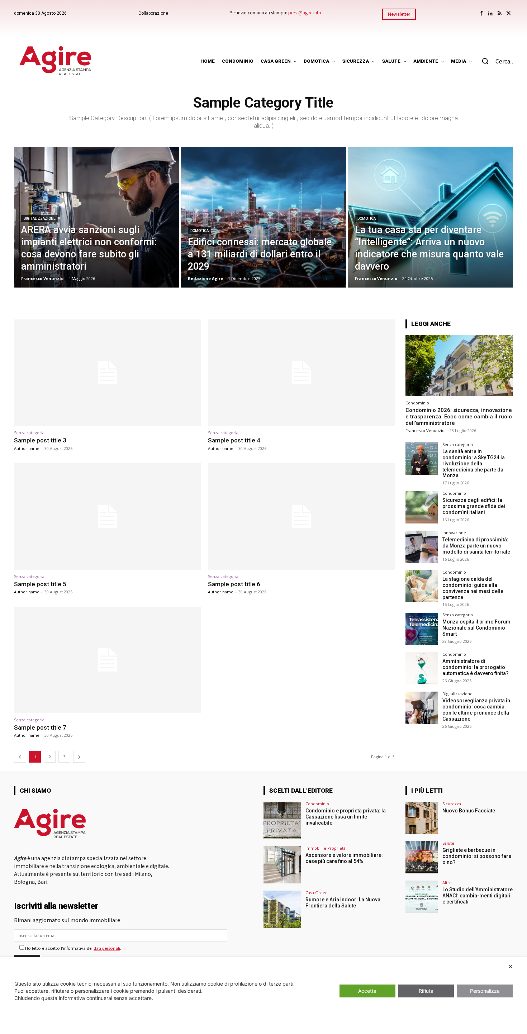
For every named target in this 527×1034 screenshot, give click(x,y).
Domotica (199, 231)
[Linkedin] (490, 13)
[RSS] (499, 13)
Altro (447, 882)
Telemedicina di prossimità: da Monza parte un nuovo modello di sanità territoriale (476, 546)
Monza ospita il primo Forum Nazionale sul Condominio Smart (476, 628)
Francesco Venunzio (425, 430)
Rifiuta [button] (426, 991)
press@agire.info (304, 12)
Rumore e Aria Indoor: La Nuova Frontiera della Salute (342, 903)
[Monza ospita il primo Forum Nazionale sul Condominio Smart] (421, 629)
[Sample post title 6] (301, 516)
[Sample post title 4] (301, 372)
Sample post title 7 (40, 727)
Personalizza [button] (485, 991)
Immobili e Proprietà (325, 848)
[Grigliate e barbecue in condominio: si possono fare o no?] (421, 857)
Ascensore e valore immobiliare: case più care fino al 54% (344, 858)
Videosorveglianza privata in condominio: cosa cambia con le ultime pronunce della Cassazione (476, 709)
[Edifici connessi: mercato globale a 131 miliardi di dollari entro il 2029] (263, 217)
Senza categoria (29, 433)
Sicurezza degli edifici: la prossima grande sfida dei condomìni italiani (473, 506)
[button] (494, 61)
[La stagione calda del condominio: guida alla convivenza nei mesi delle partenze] (421, 586)
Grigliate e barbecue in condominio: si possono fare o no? (476, 856)
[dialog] (263, 995)
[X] (508, 13)
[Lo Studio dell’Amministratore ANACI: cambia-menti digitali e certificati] (421, 897)
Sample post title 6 (234, 584)
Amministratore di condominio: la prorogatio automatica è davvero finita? (475, 667)
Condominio (417, 403)
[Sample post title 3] (107, 372)
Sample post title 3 (40, 440)
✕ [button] (510, 966)
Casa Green (316, 893)
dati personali (107, 948)
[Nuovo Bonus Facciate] (421, 818)
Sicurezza (451, 804)
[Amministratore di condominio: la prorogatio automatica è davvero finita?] (421, 668)
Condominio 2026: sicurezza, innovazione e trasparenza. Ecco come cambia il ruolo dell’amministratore (458, 416)
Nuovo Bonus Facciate (468, 811)
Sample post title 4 (234, 440)
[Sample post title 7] (107, 660)
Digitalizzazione (40, 218)
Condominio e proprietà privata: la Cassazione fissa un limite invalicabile (345, 817)
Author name (26, 448)
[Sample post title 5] (107, 516)
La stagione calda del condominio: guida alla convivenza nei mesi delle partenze (472, 588)
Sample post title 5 (40, 584)
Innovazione (454, 533)
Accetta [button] (367, 991)
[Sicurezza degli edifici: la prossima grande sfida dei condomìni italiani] (421, 507)
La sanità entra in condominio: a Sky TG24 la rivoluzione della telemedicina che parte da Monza (473, 463)
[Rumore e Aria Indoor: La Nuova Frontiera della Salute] (282, 909)
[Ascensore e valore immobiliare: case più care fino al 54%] (282, 864)
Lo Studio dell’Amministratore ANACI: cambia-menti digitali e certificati (477, 896)
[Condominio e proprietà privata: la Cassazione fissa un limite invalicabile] (282, 820)
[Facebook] (481, 13)
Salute (448, 843)
